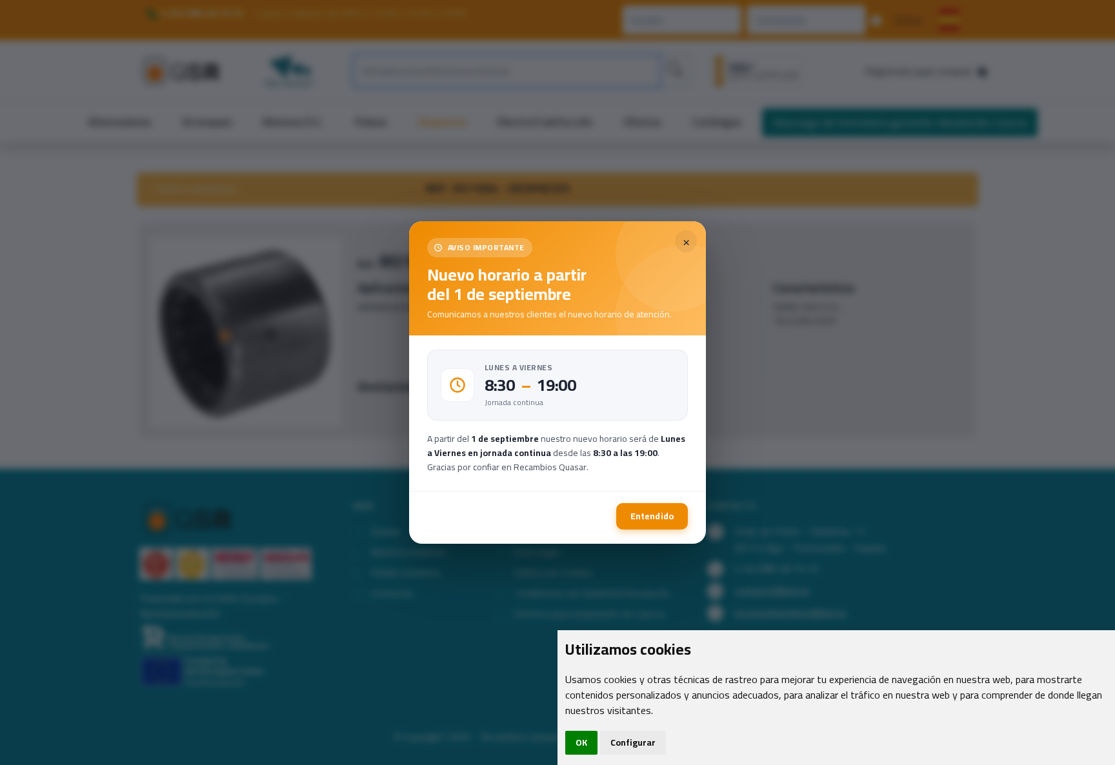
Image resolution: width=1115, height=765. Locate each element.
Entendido (652, 516)
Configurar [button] (633, 742)
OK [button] (581, 742)
